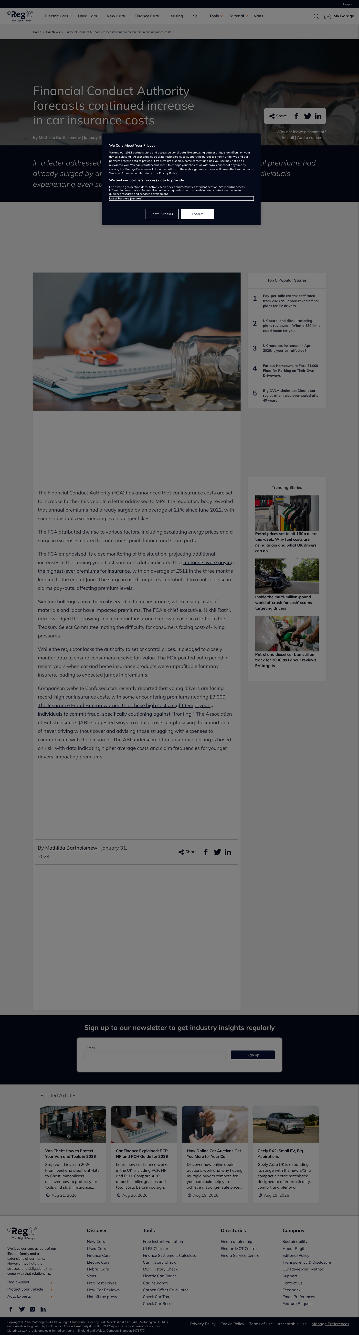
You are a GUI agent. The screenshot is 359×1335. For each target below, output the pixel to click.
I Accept (198, 214)
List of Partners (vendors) (125, 198)
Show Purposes (162, 214)
